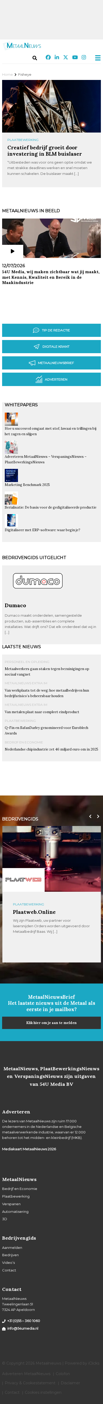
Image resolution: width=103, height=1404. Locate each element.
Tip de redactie (56, 330)
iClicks (93, 1363)
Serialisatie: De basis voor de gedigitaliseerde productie (50, 507)
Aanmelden (12, 1247)
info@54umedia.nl (22, 1328)
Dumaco (15, 605)
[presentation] (89, 816)
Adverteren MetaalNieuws (26, 1373)
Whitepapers (21, 404)
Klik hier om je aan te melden (51, 1023)
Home (7, 74)
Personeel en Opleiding (27, 662)
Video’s (8, 1262)
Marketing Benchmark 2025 (27, 485)
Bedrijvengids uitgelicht (34, 557)
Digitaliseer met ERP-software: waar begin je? (42, 530)
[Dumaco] (38, 600)
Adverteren (56, 379)
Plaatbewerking (23, 140)
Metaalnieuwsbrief (56, 363)
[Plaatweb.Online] (23, 880)
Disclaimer (70, 1383)
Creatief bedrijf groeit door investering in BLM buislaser (44, 150)
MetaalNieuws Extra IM (26, 683)
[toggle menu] (96, 58)
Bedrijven (10, 1255)
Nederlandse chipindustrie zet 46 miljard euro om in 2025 (51, 749)
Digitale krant (56, 346)
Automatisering (15, 1211)
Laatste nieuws (21, 646)
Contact (9, 1270)
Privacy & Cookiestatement (30, 1383)
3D (4, 1219)
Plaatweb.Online (34, 912)
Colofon (63, 1373)
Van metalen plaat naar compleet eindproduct (42, 712)
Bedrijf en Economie (24, 742)
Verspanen (11, 1204)
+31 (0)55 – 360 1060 (23, 1321)
